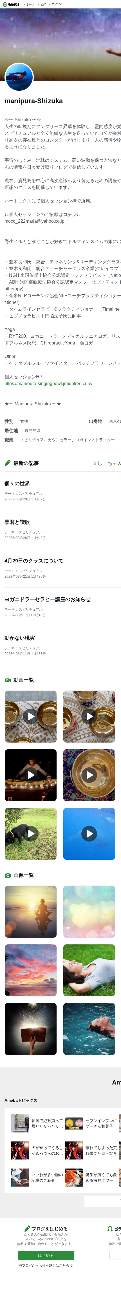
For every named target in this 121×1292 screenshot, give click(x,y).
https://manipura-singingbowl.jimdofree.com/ (48, 383)
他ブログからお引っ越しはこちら (44, 1265)
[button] (46, 1255)
